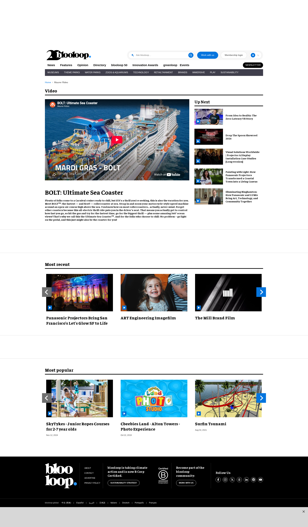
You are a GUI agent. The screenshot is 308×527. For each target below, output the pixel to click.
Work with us (207, 55)
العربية (91, 503)
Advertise (89, 478)
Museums (53, 72)
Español (80, 503)
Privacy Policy (92, 483)
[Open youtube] (260, 479)
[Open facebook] (218, 479)
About (87, 468)
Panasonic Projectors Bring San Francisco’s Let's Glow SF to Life (77, 320)
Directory (99, 65)
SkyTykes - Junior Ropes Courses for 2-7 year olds (77, 426)
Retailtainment (163, 72)
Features (66, 65)
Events (184, 65)
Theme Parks (72, 72)
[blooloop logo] (69, 55)
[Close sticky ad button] (304, 511)
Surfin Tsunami (210, 423)
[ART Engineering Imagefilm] (154, 292)
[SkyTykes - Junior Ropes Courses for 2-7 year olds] (79, 398)
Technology (141, 72)
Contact (89, 473)
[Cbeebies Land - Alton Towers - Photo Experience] (154, 398)
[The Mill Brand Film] (228, 292)
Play (212, 72)
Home (48, 82)
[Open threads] (239, 479)
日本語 (102, 503)
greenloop (170, 65)
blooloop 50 (119, 65)
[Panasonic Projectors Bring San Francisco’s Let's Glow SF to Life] (79, 292)
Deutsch (125, 503)
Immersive (198, 72)
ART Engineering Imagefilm (148, 317)
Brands (182, 72)
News (51, 65)
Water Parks (92, 72)
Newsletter (253, 65)
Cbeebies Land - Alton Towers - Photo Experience (150, 426)
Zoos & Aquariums (117, 72)
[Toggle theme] (253, 55)
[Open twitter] (232, 479)
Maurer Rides (61, 82)
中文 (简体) (66, 503)
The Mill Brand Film (215, 317)
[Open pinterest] (253, 479)
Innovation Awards (145, 65)
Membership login (234, 55)
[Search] (190, 55)
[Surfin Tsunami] (228, 398)
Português (139, 503)
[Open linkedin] (246, 479)
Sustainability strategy (123, 483)
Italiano (114, 503)
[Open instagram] (225, 479)
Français (153, 503)
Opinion (82, 65)
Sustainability (229, 72)
